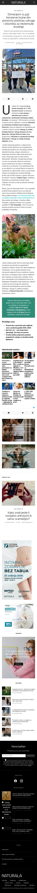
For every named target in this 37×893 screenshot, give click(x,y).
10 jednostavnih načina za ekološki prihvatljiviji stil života (23, 710)
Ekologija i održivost (20, 885)
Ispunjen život (18, 447)
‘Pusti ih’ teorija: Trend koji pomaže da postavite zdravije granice (23, 794)
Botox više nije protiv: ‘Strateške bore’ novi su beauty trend (22, 830)
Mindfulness (22, 880)
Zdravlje (4, 880)
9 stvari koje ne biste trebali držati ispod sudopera (23, 731)
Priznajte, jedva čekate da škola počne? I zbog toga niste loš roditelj (18, 654)
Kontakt (4, 864)
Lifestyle (26, 883)
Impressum (5, 849)
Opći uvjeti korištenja (8, 854)
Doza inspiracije (18, 10)
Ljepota (18, 883)
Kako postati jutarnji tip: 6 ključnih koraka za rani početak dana (23, 807)
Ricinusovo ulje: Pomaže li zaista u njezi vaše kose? (23, 700)
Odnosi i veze (9, 883)
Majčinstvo (8, 885)
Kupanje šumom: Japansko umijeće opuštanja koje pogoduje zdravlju (23, 690)
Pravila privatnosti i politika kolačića (12, 859)
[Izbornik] (3, 2)
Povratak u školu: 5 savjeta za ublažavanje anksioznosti (21, 720)
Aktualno (32, 885)
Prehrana (13, 880)
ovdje (29, 765)
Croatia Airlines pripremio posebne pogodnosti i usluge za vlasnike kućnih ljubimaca (19, 337)
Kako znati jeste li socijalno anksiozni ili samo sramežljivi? (18, 516)
